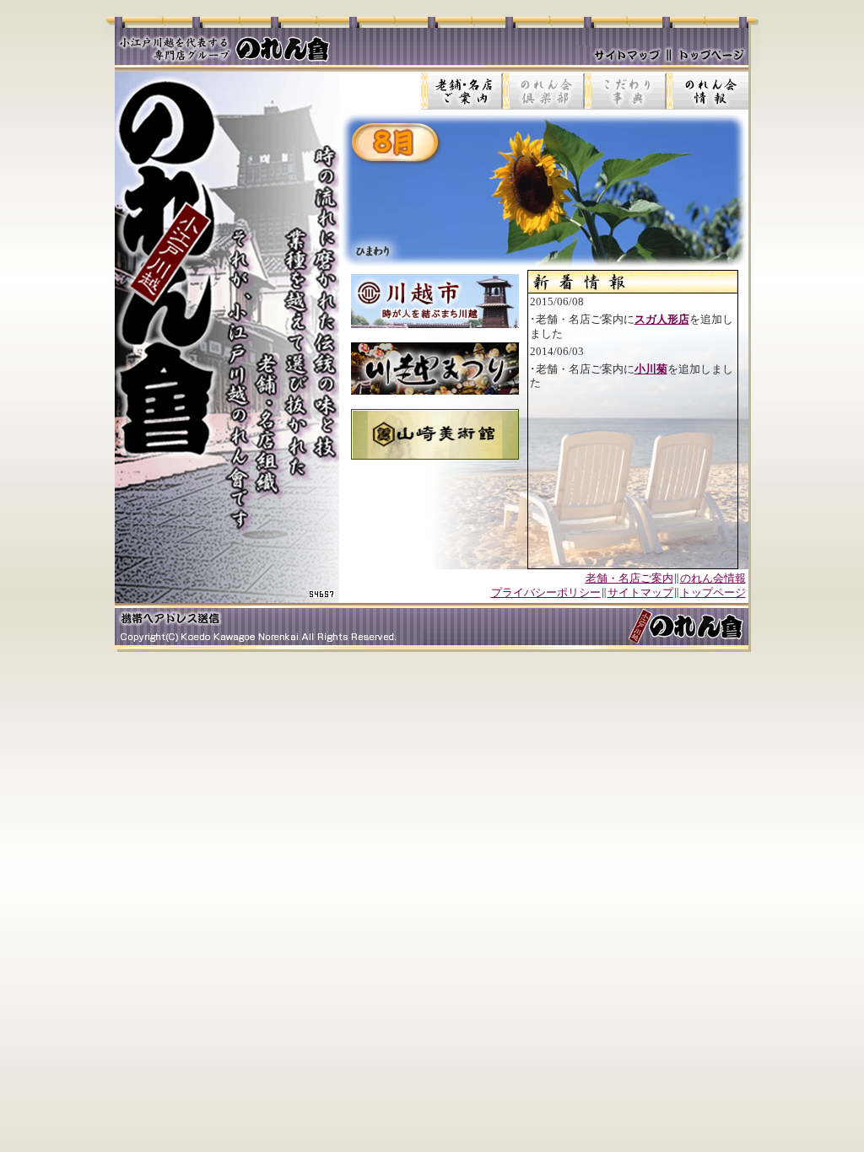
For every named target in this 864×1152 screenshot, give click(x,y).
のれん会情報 (713, 578)
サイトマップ (640, 592)
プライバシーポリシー (546, 592)
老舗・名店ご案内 (629, 578)
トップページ (713, 592)
